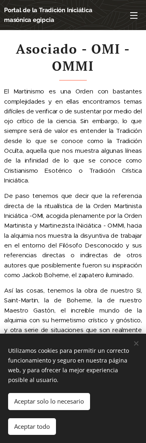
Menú (134, 15)
